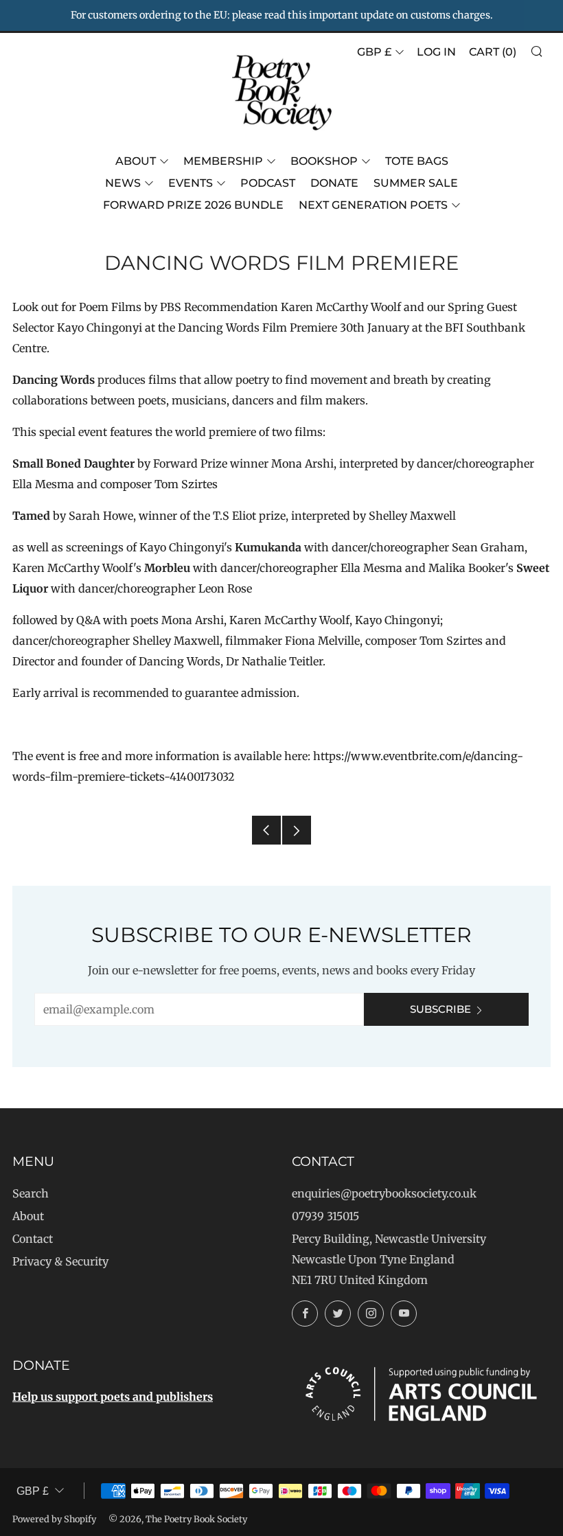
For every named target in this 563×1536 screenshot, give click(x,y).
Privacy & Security (60, 1261)
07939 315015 (325, 1216)
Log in (436, 51)
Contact (32, 1239)
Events (190, 183)
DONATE (334, 183)
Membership (223, 161)
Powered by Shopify (54, 1518)
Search (30, 1193)
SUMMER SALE (416, 183)
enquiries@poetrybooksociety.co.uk (384, 1193)
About (135, 161)
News (123, 183)
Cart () (492, 51)
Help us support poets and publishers (112, 1396)
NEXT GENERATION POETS (373, 204)
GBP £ (374, 51)
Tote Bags (416, 161)
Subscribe (440, 1009)
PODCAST (267, 183)
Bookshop (324, 161)
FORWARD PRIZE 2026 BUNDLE (193, 204)
